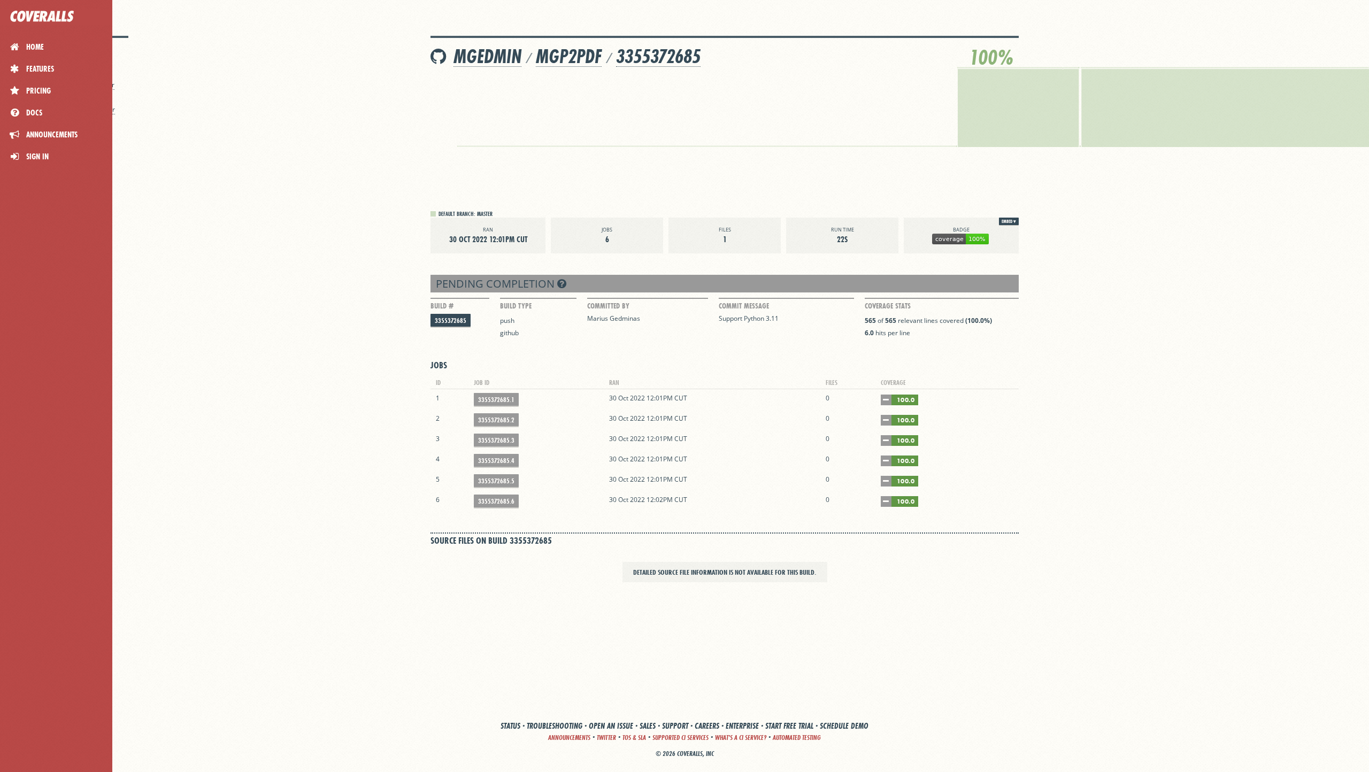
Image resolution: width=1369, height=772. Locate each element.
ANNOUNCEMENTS (569, 737)
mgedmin (487, 56)
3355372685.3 (496, 440)
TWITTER (606, 737)
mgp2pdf (569, 56)
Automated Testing (797, 737)
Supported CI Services (680, 737)
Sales (648, 725)
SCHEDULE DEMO (844, 725)
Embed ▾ (1009, 221)
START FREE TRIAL (789, 725)
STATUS (510, 725)
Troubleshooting (554, 725)
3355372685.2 (496, 419)
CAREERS (707, 725)
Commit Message (744, 305)
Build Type (516, 305)
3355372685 (658, 56)
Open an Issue (611, 725)
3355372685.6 (496, 501)
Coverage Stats (888, 305)
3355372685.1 (496, 399)
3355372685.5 (496, 480)
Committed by (608, 305)
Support (675, 725)
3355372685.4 (496, 460)
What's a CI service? (740, 737)
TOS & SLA (634, 737)
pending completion (496, 283)
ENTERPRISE (742, 725)
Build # (441, 305)
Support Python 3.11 (749, 318)
